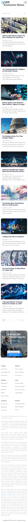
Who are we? (4, 404)
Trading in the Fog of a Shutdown (13, 236)
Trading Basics (18, 392)
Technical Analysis (19, 386)
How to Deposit (19, 369)
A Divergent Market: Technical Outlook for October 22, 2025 (12, 302)
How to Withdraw (19, 372)
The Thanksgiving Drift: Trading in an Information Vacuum (13, 70)
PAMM (2, 392)
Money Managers (19, 406)
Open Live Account (14, 354)
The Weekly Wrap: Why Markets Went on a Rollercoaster (13, 204)
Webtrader (3, 389)
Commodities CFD (5, 372)
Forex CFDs (4, 369)
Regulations (4, 407)
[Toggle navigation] (25, 2)
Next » (23, 320)
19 (17, 320)
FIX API (17, 409)
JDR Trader (4, 386)
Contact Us (4, 410)
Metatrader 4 (4, 383)
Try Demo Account (13, 352)
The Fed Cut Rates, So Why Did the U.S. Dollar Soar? (13, 269)
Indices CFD (4, 375)
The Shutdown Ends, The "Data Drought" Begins (12, 137)
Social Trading (4, 396)
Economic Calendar (20, 389)
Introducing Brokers (20, 403)
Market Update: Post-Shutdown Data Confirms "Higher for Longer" (13, 103)
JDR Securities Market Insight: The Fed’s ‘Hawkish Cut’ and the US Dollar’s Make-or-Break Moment (13, 36)
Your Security (18, 375)
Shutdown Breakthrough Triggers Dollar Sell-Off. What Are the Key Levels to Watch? (13, 170)
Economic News (19, 383)
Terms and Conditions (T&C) (7, 494)
